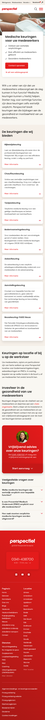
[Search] (36, 9)
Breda (26, 612)
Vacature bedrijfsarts (10, 612)
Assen (26, 606)
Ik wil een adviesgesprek (17, 72)
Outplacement (7, 653)
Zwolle (26, 666)
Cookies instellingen (9, 715)
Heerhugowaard (30, 649)
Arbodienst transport (10, 632)
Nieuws (5, 622)
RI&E (4, 663)
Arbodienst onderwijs (10, 628)
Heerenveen (28, 646)
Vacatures (6, 609)
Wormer (27, 662)
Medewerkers (17, 2)
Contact (5, 635)
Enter (26, 636)
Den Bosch (28, 619)
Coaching (5, 666)
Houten (26, 652)
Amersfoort (28, 596)
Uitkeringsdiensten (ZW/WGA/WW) (9, 671)
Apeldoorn (28, 602)
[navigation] (9, 9)
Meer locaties (29, 669)
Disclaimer (6, 712)
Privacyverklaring (8, 693)
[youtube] (22, 574)
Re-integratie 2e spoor (10, 650)
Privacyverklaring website (11, 696)
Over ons (5, 602)
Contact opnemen (16, 65)
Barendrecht (28, 609)
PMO (4, 660)
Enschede (27, 632)
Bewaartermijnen (8, 708)
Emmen (26, 629)
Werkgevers (6, 2)
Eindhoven (28, 626)
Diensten (5, 596)
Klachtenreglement (9, 704)
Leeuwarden (28, 656)
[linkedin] (16, 574)
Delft (25, 616)
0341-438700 (18, 454)
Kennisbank (6, 599)
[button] (41, 9)
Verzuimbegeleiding (9, 647)
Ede (25, 622)
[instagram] (28, 574)
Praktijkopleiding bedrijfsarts (8, 617)
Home (4, 592)
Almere (26, 592)
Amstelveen (28, 599)
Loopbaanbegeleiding (10, 657)
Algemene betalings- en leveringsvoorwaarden (19, 689)
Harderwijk (28, 642)
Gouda (26, 639)
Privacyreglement (8, 700)
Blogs (4, 606)
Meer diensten (7, 676)
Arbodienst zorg (8, 625)
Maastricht (28, 659)
